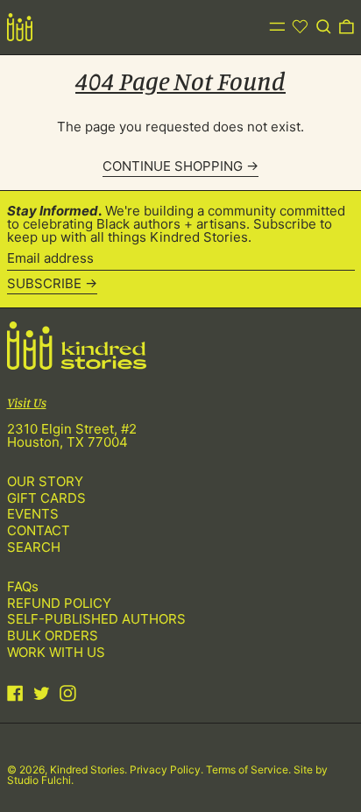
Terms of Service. (250, 769)
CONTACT (38, 530)
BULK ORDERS (52, 635)
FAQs (23, 586)
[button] (323, 27)
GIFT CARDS (46, 498)
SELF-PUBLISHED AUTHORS (96, 619)
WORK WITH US (56, 652)
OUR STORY (45, 481)
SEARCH (33, 547)
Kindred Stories (87, 769)
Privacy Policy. (168, 769)
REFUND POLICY (59, 603)
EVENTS (33, 513)
